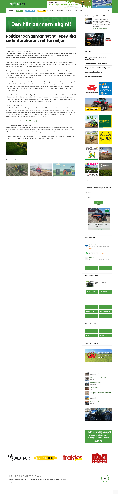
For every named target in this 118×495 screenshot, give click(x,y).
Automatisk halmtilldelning (93, 76)
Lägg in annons (103, 291)
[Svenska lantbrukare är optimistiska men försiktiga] (17, 169)
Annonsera (60, 10)
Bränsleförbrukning (105, 311)
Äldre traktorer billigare (95, 382)
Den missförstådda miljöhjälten (30, 121)
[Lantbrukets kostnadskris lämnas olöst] (41, 169)
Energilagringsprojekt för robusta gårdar (61, 176)
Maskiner (102, 331)
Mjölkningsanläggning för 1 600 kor (98, 377)
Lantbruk (31, 45)
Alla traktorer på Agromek (96, 401)
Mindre (89, 197)
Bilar (87, 335)
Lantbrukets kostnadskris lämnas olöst (38, 176)
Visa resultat (99, 204)
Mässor (88, 315)
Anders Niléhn (20, 45)
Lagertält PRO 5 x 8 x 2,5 (100, 282)
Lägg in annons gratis (105, 267)
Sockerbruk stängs (94, 373)
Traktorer (88, 331)
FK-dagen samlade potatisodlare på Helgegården (96, 58)
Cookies (10, 482)
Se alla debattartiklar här (99, 28)
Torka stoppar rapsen (95, 397)
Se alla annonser (90, 267)
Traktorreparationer (105, 315)
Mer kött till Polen (94, 387)
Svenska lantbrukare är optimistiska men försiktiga (16, 176)
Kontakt (68, 10)
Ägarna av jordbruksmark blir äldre (96, 63)
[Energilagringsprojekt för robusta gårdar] (64, 169)
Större (89, 192)
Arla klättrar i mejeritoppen (93, 72)
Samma (89, 194)
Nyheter (11, 10)
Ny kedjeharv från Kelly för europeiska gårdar (101, 392)
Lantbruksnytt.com (25, 476)
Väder (75, 10)
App (81, 10)
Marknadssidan (90, 311)
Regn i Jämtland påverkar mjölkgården (97, 68)
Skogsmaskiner (103, 335)
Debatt (52, 10)
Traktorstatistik (104, 307)
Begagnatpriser (90, 307)
